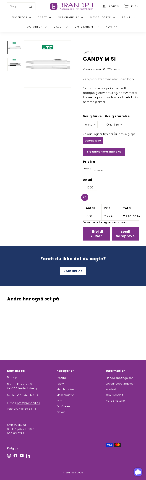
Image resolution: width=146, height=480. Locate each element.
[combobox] (21, 6)
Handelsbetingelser (119, 378)
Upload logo (93, 140)
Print (127, 17)
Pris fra (89, 161)
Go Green (35, 26)
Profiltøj (20, 17)
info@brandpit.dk (28, 403)
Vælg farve (92, 116)
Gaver (59, 26)
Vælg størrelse (117, 116)
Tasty (43, 17)
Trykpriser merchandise (104, 151)
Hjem (86, 52)
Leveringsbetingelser (120, 383)
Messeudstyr (101, 17)
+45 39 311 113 (27, 408)
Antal (87, 180)
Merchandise (69, 17)
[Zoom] (47, 64)
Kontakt (112, 26)
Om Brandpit (85, 26)
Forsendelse (90, 222)
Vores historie (115, 400)
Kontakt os (73, 271)
